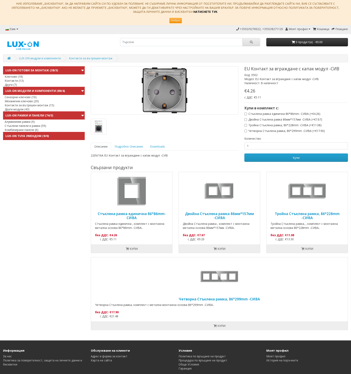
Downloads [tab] (157, 146)
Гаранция (185, 368)
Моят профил (275, 356)
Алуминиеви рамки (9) (20, 122)
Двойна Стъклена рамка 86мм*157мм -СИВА (219, 215)
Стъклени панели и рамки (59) (25, 126)
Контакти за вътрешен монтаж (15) (29, 105)
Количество (252, 138)
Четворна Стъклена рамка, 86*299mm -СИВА (219, 299)
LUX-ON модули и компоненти (40, 58)
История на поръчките (282, 360)
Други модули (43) (17, 109)
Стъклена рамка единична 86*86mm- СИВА (132, 215)
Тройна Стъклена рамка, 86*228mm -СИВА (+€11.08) (285, 125)
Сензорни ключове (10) (21, 97)
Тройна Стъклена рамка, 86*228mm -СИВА (307, 215)
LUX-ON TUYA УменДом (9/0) (27, 136)
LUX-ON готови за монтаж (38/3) (31, 70)
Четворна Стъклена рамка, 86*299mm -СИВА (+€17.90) (286, 131)
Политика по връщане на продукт (202, 356)
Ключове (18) (14, 76)
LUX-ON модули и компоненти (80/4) (35, 91)
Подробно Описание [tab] (129, 146)
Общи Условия (189, 364)
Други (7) (11, 85)
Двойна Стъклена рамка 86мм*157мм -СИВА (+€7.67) (285, 119)
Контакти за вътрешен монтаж (91, 58)
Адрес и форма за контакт (109, 356)
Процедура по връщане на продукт (203, 360)
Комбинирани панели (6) (21, 130)
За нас (7, 356)
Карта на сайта (101, 360)
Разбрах (175, 20)
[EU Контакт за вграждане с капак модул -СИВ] (164, 90)
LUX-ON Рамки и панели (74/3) (29, 115)
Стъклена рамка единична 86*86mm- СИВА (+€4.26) (284, 114)
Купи (296, 157)
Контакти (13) (14, 81)
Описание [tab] (101, 146)
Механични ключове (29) (22, 101)
